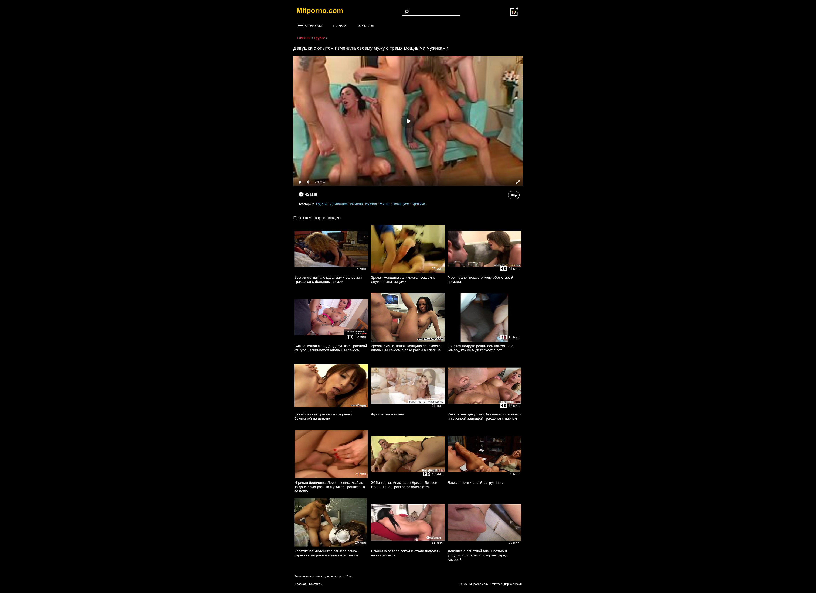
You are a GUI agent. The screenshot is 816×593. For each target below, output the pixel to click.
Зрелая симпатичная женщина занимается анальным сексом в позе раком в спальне (406, 348)
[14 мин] (331, 272)
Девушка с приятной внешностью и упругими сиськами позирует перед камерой (477, 555)
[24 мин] (331, 477)
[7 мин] (331, 409)
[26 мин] (331, 545)
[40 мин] (484, 477)
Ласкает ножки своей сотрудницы (475, 483)
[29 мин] (408, 545)
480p (514, 195)
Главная (339, 25)
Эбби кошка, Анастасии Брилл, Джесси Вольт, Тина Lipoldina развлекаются (404, 485)
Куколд (371, 204)
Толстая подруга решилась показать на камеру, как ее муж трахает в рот (480, 348)
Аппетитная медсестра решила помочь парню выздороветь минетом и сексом (327, 553)
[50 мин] (408, 477)
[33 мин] (484, 545)
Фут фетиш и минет (387, 414)
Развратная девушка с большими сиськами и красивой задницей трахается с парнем (484, 416)
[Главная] (323, 11)
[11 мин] (484, 272)
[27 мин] (484, 409)
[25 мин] (408, 272)
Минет (385, 204)
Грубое (321, 204)
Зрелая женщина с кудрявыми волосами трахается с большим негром (328, 279)
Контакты (365, 25)
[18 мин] (408, 409)
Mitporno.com (478, 584)
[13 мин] (408, 340)
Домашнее (339, 204)
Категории (313, 25)
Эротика (418, 204)
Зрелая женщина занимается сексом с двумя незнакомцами (403, 279)
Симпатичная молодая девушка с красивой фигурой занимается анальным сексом (330, 348)
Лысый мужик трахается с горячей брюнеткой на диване (323, 416)
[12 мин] (331, 340)
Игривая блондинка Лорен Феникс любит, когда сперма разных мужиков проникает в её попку (329, 487)
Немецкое (400, 204)
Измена (356, 204)
